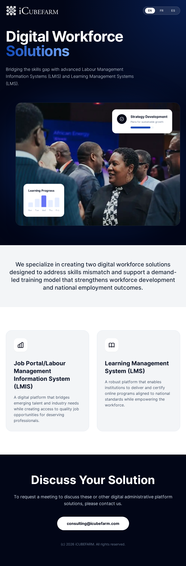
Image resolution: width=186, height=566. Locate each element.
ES (173, 10)
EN (150, 10)
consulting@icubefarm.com (93, 523)
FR (162, 10)
